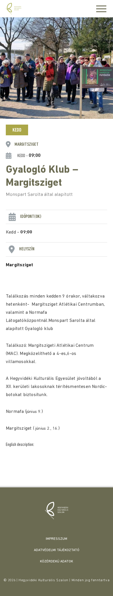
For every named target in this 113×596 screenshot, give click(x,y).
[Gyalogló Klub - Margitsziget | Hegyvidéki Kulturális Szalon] (56, 510)
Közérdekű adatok (56, 561)
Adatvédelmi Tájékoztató (56, 550)
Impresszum (56, 539)
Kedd (16, 130)
